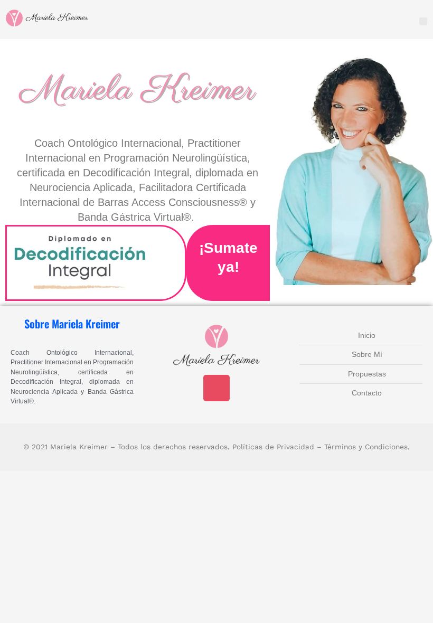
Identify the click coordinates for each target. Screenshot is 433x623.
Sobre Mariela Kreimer (72, 324)
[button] (423, 21)
